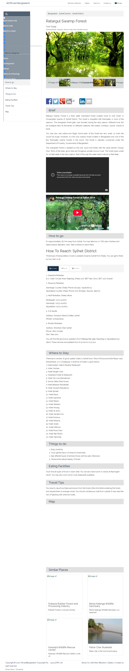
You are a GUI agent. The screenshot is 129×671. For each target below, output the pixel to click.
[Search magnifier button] (6, 14)
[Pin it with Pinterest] (76, 103)
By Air (65, 268)
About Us (96, 3)
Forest (53, 27)
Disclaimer (19, 669)
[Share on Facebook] (49, 101)
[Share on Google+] (62, 101)
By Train (76, 268)
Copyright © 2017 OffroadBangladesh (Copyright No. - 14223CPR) (32, 663)
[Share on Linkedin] (82, 101)
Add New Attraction (74, 3)
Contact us (107, 3)
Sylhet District (77, 14)
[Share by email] (89, 101)
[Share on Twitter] (56, 101)
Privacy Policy (9, 669)
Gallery (87, 3)
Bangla (119, 3)
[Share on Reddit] (69, 101)
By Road (54, 268)
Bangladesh (52, 14)
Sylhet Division (65, 14)
